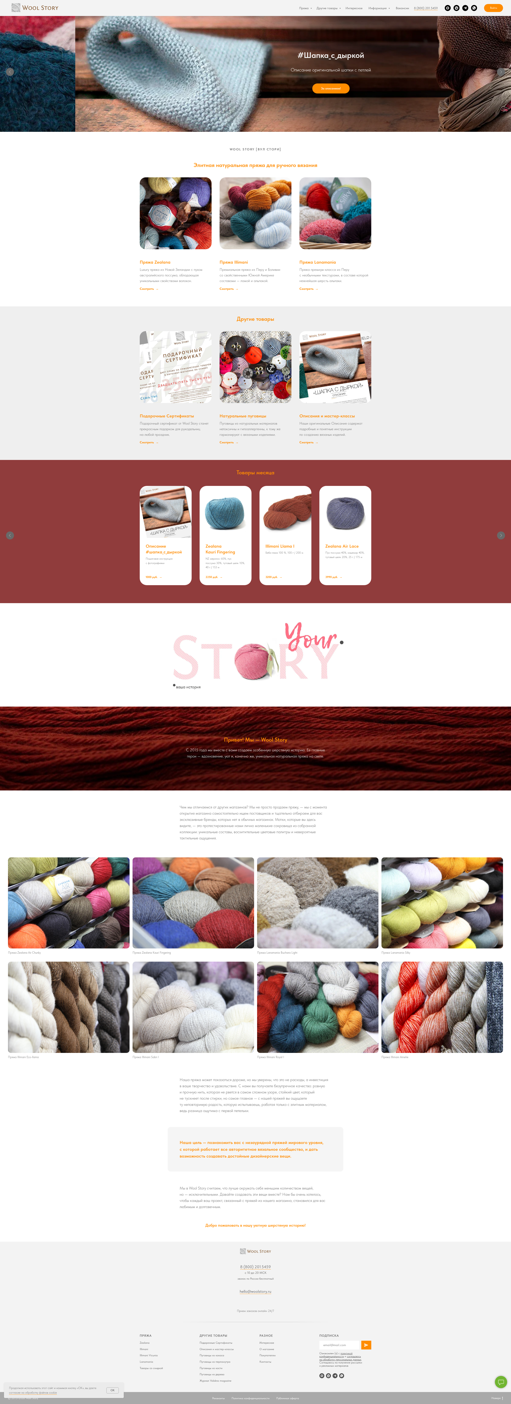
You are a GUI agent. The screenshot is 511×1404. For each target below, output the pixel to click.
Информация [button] (377, 8)
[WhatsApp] (474, 8)
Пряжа (304, 8)
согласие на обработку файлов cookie (33, 1392)
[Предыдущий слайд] (10, 72)
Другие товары (327, 8)
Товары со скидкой (151, 1368)
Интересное (354, 8)
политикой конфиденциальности (336, 1355)
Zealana (145, 1342)
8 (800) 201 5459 (426, 8)
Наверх (496, 1398)
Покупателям (267, 1355)
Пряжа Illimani (234, 262)
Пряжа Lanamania (317, 262)
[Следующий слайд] (501, 72)
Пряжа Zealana (155, 262)
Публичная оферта (287, 1398)
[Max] (448, 8)
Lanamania (146, 1361)
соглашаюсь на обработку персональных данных (340, 1358)
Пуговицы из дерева (212, 1374)
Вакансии (402, 8)
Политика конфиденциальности (250, 1398)
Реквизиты (218, 1398)
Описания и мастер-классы (327, 415)
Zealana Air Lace (342, 546)
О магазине (266, 1349)
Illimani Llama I (279, 546)
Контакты (265, 1361)
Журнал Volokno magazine (215, 1380)
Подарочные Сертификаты (167, 415)
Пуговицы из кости (211, 1368)
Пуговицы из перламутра (215, 1361)
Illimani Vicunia (149, 1355)
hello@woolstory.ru (255, 1291)
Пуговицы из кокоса (212, 1355)
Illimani (144, 1349)
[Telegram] (465, 8)
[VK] (457, 8)
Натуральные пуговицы (243, 415)
